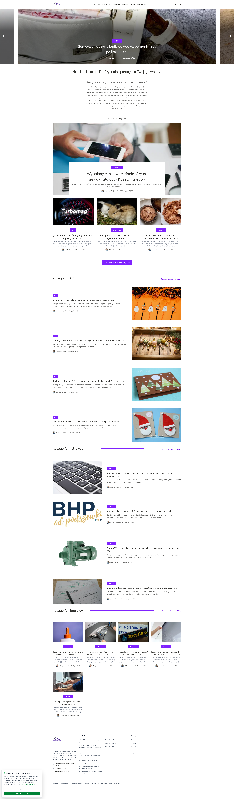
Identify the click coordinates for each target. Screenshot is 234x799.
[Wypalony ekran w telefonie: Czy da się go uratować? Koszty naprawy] (117, 159)
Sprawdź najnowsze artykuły (117, 263)
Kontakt (87, 783)
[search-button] (175, 4)
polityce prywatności (28, 784)
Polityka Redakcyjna (106, 783)
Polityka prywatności (76, 783)
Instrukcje (117, 4)
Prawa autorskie (65, 783)
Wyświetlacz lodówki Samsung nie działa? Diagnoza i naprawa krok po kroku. (90, 755)
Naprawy (125, 4)
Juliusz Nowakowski (111, 743)
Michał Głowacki (109, 740)
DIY (110, 4)
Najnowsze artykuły (100, 4)
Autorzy (108, 736)
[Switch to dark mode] (179, 4)
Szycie (133, 4)
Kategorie (135, 736)
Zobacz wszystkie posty (171, 279)
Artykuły (82, 736)
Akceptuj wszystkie (22, 793)
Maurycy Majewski (110, 746)
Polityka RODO (95, 783)
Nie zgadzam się (22, 789)
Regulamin (55, 783)
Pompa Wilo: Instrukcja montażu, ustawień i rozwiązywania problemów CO (90, 747)
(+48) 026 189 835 (60, 768)
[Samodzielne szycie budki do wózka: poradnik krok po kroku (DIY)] (117, 36)
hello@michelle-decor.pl (62, 771)
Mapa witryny (117, 783)
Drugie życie (141, 4)
